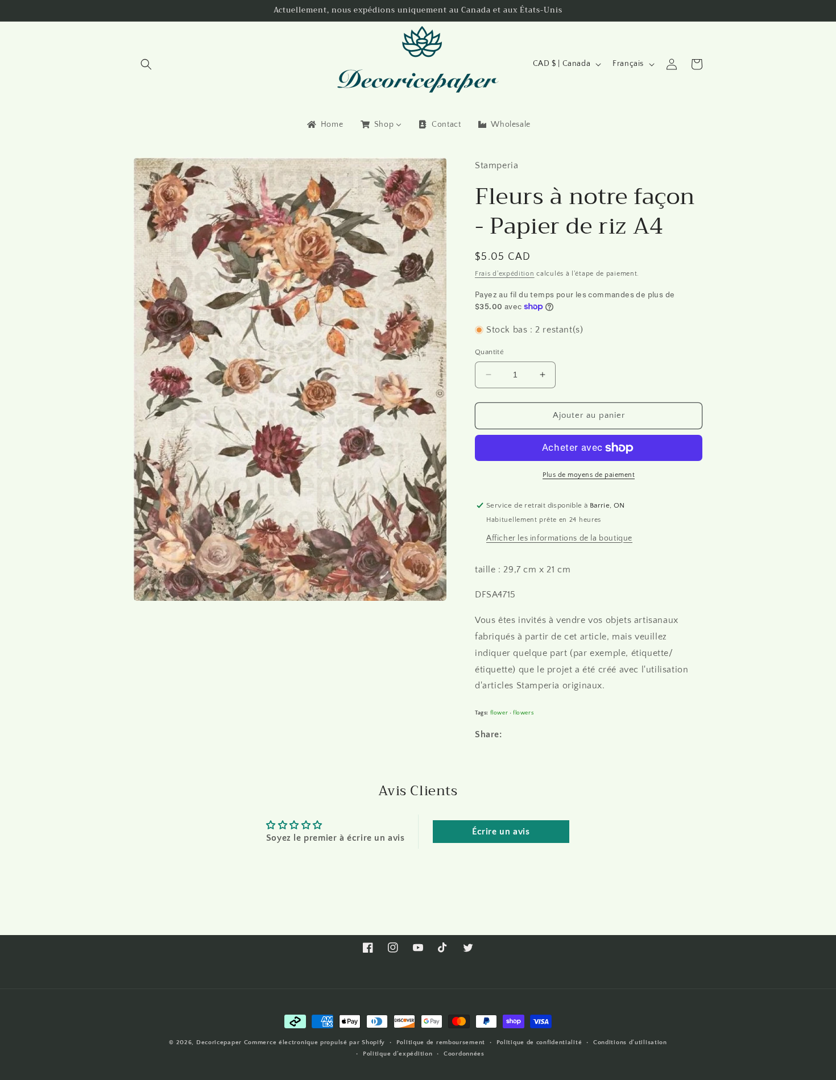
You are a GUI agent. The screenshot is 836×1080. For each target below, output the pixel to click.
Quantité (489, 352)
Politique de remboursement (440, 1042)
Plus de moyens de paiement (589, 475)
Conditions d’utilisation (630, 1042)
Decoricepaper (219, 1042)
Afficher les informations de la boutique (559, 538)
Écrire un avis (500, 831)
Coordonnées (464, 1053)
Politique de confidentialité (539, 1042)
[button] (146, 64)
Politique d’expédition (397, 1053)
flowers (523, 713)
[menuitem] (324, 124)
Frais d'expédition (505, 273)
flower (499, 713)
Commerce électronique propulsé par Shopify (314, 1042)
